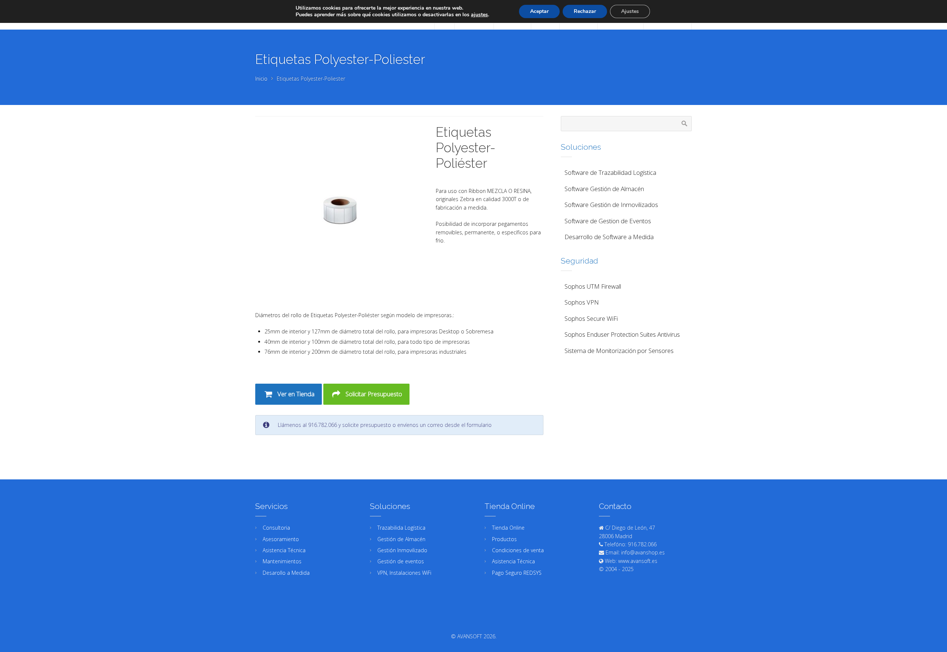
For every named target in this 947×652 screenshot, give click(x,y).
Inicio (261, 78)
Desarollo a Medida (286, 572)
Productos (504, 539)
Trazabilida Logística (401, 527)
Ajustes (630, 11)
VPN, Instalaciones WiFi (404, 572)
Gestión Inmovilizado (402, 550)
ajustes (479, 14)
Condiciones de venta (518, 550)
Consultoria (276, 527)
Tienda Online (508, 527)
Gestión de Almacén (401, 539)
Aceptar (539, 11)
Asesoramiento (281, 539)
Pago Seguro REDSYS (517, 572)
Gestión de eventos (400, 561)
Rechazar (585, 11)
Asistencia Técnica (284, 550)
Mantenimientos (282, 561)
